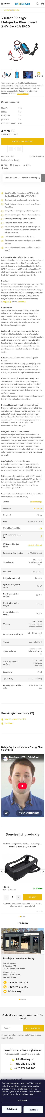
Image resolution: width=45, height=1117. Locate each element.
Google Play (6, 301)
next (43, 872)
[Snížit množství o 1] (11, 149)
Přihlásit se (33, 1028)
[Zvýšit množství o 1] (19, 149)
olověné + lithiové (35, 545)
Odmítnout (12, 1109)
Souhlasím (33, 1109)
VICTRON (38, 508)
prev (2, 872)
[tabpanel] (22, 962)
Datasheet (8, 723)
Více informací (22, 93)
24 (41, 528)
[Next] (43, 952)
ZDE (32, 1094)
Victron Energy (13, 160)
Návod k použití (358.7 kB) (15, 719)
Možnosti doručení (12, 102)
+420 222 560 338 (18, 982)
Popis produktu (11, 177)
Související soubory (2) (31, 177)
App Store (21, 301)
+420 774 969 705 (18, 986)
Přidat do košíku (22, 141)
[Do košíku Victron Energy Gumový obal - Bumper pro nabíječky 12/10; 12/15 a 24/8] (32, 897)
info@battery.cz (16, 991)
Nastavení (22, 1100)
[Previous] (2, 952)
